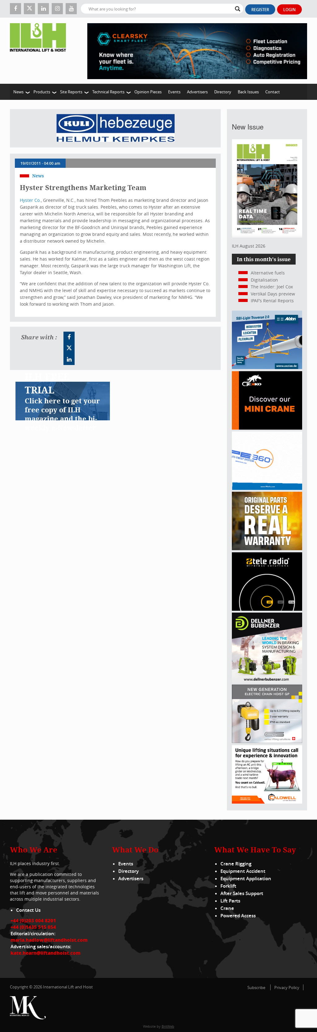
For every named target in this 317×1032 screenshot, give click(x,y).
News (18, 92)
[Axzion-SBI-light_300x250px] (267, 367)
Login (289, 9)
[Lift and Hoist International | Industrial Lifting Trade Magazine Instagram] (57, 8)
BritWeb (168, 1026)
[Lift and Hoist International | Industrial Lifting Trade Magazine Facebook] (15, 8)
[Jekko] (267, 428)
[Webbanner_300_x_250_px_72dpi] (267, 609)
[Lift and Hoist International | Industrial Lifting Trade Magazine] (40, 50)
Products (41, 92)
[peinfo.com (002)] (267, 488)
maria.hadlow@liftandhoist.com (49, 939)
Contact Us (28, 910)
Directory (222, 92)
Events (174, 92)
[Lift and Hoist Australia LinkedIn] (69, 359)
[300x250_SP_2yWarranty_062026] (267, 548)
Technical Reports (108, 92)
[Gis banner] (267, 741)
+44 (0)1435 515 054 (33, 927)
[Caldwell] (267, 802)
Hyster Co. (30, 200)
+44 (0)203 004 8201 (33, 920)
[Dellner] (267, 681)
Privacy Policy (286, 987)
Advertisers (197, 92)
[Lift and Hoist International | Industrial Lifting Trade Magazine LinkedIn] (43, 8)
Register (260, 9)
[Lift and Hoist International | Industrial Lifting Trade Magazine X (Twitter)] (29, 8)
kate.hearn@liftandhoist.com (45, 952)
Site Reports (71, 92)
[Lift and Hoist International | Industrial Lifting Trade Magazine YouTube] (71, 8)
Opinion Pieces (148, 92)
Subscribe (256, 987)
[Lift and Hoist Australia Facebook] (69, 337)
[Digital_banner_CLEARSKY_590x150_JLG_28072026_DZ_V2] (197, 50)
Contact (272, 92)
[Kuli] (115, 128)
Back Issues (248, 92)
